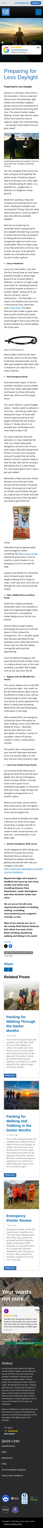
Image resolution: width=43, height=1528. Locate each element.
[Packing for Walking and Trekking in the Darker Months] (21, 1095)
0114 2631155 (23, 3)
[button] (11, 1430)
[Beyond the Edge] (6, 12)
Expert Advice (10, 953)
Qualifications (8, 1446)
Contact (36, 3)
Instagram (30, 12)
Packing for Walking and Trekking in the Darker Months (18, 1123)
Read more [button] (8, 1330)
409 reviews (35, 1339)
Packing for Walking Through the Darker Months (20, 1024)
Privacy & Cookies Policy (13, 1524)
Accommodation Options (14, 1469)
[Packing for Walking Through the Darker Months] (21, 996)
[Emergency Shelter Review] (21, 1194)
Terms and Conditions (12, 1475)
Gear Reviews (22, 953)
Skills (30, 953)
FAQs (4, 1463)
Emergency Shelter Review (19, 1218)
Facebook (26, 12)
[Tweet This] (6, 969)
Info (3, 3)
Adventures (7, 1458)
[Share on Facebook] (10, 969)
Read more (10, 1075)
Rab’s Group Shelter (28, 553)
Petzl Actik (16, 307)
